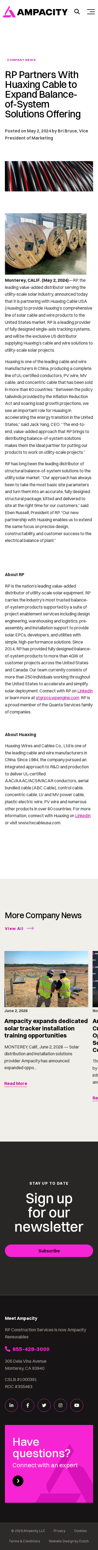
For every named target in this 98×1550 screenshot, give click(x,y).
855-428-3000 (31, 1348)
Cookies (80, 1531)
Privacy (59, 1531)
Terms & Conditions (24, 1541)
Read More (15, 1083)
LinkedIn (85, 691)
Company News (21, 59)
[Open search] (77, 12)
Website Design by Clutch (69, 1541)
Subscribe (49, 1250)
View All (14, 928)
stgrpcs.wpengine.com (57, 697)
